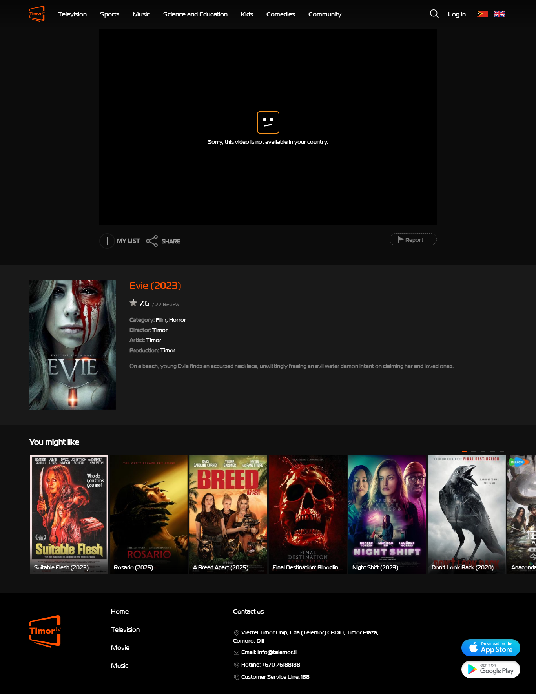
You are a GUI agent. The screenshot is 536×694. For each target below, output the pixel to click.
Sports (109, 13)
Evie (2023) (155, 284)
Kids (247, 13)
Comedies (280, 13)
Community (324, 13)
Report (414, 239)
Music (141, 13)
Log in (457, 14)
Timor (153, 339)
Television (72, 13)
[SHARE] (150, 243)
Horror (177, 319)
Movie (120, 647)
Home (120, 611)
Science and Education (195, 13)
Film (161, 319)
